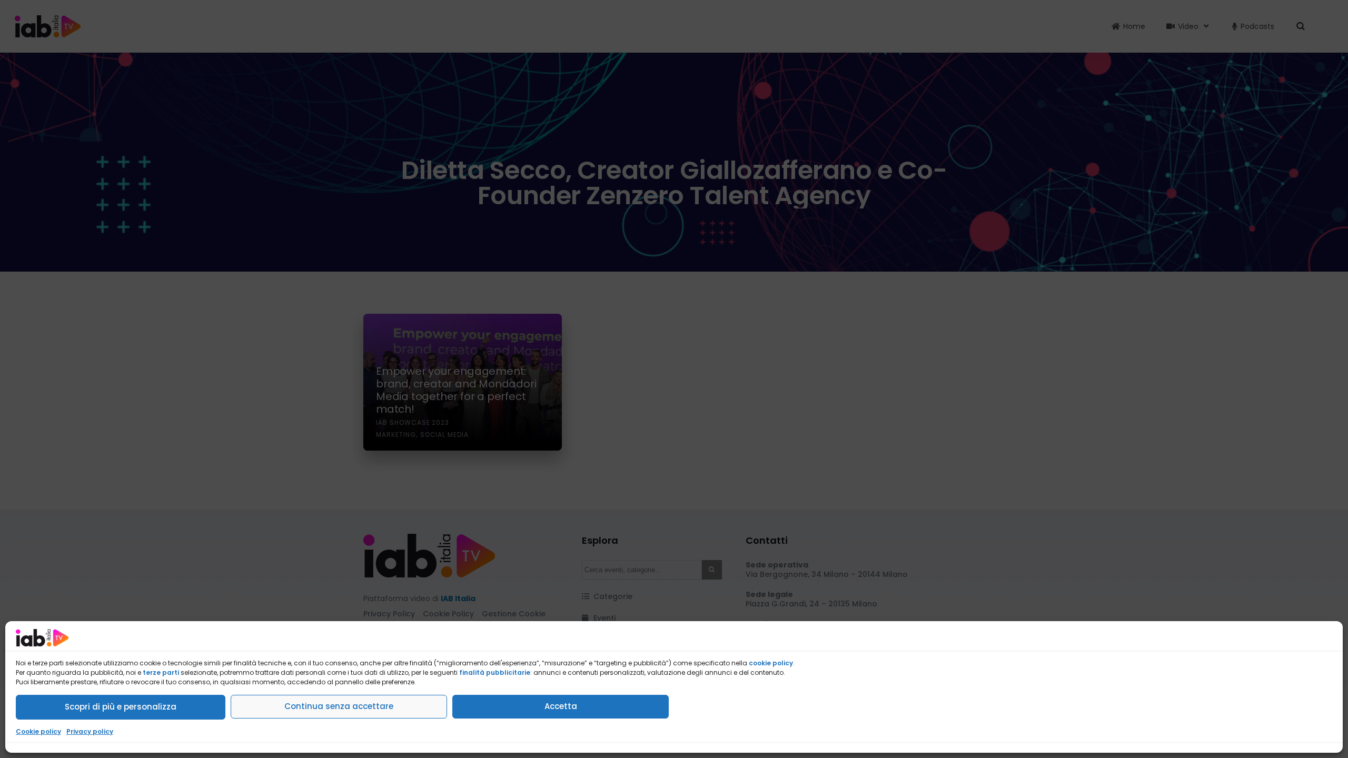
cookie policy (771, 663)
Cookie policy (38, 731)
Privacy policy (89, 731)
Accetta (560, 706)
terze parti (161, 672)
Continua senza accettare (338, 706)
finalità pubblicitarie (494, 672)
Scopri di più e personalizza (120, 706)
